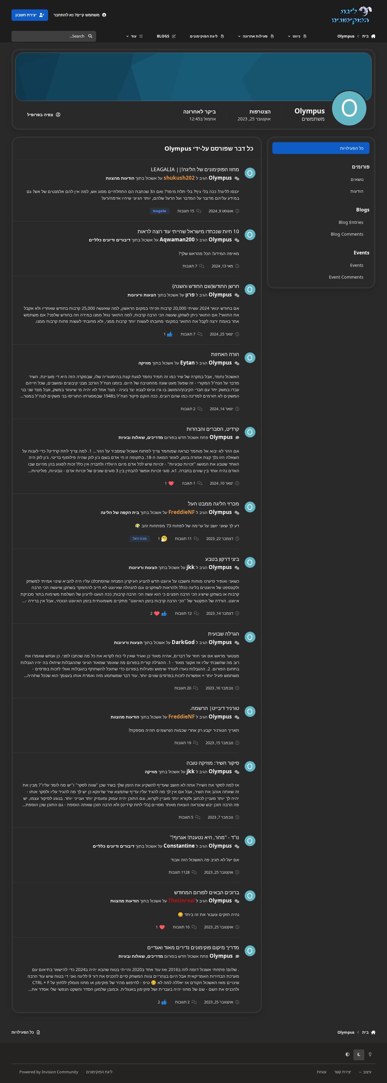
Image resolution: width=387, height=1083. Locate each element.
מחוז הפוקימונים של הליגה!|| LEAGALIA (195, 169)
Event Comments (346, 277)
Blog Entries (351, 222)
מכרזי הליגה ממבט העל (213, 503)
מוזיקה (144, 363)
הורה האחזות (225, 354)
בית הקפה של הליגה (120, 512)
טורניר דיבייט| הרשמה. (214, 708)
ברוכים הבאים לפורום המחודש (206, 892)
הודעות (356, 191)
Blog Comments (347, 234)
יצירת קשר (342, 1072)
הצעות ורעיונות (142, 295)
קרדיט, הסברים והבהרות (213, 428)
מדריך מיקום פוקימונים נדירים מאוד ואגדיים (193, 947)
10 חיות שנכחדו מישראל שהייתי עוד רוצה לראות (188, 231)
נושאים (357, 179)
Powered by (48, 1072)
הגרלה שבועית (223, 633)
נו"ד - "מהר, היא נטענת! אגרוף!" (204, 837)
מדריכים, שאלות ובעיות (141, 437)
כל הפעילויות (351, 148)
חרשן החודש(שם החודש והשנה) (205, 286)
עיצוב (367, 1072)
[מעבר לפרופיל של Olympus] (250, 173)
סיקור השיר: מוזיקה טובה (213, 762)
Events (356, 265)
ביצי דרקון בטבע (222, 558)
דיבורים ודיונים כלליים (109, 240)
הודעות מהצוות (120, 178)
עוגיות (322, 1072)
